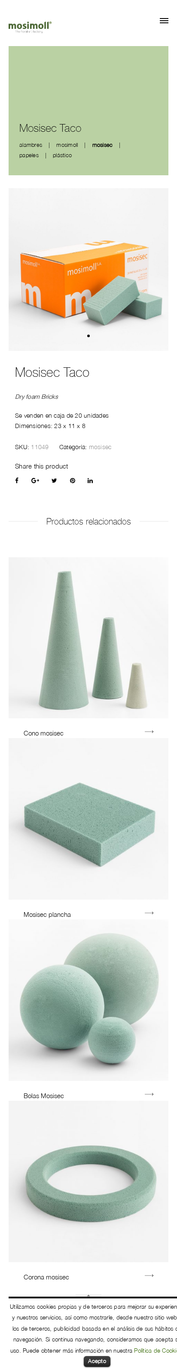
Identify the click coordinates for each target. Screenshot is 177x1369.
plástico (62, 155)
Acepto (97, 1360)
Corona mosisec (46, 1277)
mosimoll (67, 144)
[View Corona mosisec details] (149, 1276)
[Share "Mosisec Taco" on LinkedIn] (90, 480)
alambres (30, 144)
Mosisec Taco (52, 372)
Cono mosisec (44, 733)
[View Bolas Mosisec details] (149, 1095)
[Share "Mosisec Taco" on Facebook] (16, 480)
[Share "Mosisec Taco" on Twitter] (54, 480)
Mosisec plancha (47, 914)
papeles (29, 155)
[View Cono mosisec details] (149, 732)
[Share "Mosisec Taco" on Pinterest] (72, 480)
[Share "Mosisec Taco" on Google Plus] (35, 480)
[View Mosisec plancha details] (149, 914)
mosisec (102, 144)
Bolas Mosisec (44, 1095)
